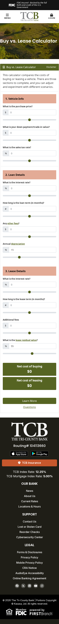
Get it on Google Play (40, 453)
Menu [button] (7, 18)
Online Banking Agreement (29, 578)
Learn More (29, 401)
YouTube (35, 586)
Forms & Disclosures (29, 552)
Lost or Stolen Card (29, 526)
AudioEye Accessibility (29, 573)
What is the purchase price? (17, 106)
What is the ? (20, 340)
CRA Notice (29, 567)
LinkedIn (29, 586)
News (29, 490)
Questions (29, 407)
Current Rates (29, 501)
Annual (14, 243)
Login (51, 18)
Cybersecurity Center (29, 537)
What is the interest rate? (16, 182)
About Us (29, 496)
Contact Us (29, 521)
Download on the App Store (19, 453)
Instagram (42, 586)
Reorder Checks (30, 532)
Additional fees (11, 319)
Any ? (11, 223)
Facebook (17, 586)
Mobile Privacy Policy (29, 562)
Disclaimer (51, 67)
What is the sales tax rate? (17, 147)
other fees (12, 223)
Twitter (23, 586)
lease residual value (26, 340)
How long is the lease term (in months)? (24, 299)
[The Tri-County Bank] (29, 16)
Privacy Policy (29, 557)
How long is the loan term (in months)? (23, 202)
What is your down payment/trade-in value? (26, 127)
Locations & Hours (29, 506)
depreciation (18, 243)
